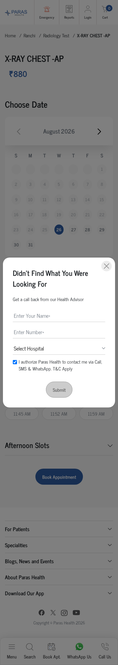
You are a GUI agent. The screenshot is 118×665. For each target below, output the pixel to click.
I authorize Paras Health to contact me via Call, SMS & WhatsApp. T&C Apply (60, 365)
